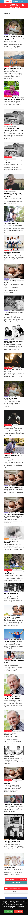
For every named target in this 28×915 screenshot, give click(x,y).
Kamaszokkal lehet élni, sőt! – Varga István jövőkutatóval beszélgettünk (14, 98)
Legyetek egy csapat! (10, 867)
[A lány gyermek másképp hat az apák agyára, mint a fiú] (14, 610)
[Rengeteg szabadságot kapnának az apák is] (14, 271)
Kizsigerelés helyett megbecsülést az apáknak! (13, 456)
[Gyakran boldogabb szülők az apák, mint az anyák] (14, 331)
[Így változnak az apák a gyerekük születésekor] (14, 360)
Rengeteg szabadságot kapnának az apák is (14, 281)
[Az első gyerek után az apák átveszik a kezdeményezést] (14, 562)
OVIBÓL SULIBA (8, 1)
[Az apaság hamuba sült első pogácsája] (14, 773)
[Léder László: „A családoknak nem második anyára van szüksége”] (14, 684)
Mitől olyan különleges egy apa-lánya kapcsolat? (14, 161)
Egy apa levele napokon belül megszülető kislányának (12, 842)
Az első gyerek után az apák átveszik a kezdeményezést (14, 572)
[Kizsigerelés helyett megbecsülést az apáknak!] (14, 446)
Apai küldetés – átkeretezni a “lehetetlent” (12, 253)
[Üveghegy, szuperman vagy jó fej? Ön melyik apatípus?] (14, 59)
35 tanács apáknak (9, 756)
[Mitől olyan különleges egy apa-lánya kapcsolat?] (14, 149)
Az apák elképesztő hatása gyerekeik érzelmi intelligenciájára (13, 129)
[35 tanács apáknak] (14, 750)
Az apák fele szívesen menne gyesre (14, 514)
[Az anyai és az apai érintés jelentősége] (14, 532)
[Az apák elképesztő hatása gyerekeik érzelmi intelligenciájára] (14, 117)
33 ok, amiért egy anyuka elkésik (13, 804)
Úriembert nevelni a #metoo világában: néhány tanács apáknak (13, 594)
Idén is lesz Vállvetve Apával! (11, 223)
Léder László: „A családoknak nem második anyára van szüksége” (13, 697)
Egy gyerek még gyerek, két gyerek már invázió (13, 313)
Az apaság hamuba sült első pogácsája (11, 782)
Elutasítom (19, 911)
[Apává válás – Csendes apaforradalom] (14, 720)
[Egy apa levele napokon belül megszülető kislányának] (14, 827)
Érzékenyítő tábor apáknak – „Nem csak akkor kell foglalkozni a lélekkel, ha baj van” (14, 38)
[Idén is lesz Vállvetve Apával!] (14, 214)
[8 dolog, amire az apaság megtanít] (14, 478)
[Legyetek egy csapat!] (14, 859)
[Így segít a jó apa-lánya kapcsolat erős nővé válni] (14, 389)
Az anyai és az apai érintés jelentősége (11, 541)
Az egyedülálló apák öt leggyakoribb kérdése (14, 661)
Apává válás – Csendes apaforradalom (10, 733)
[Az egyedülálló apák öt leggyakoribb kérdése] (14, 655)
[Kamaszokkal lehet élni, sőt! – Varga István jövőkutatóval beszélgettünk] (11, 88)
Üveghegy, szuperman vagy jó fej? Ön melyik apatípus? (13, 69)
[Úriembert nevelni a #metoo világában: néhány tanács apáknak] (14, 587)
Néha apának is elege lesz (11, 427)
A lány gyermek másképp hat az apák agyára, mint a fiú (12, 618)
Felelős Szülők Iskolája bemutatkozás (16, 879)
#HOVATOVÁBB (15, 882)
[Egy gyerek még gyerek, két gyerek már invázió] (14, 303)
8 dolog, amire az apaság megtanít (13, 487)
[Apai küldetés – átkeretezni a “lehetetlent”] (14, 242)
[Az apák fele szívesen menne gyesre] (14, 505)
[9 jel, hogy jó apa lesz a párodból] (14, 634)
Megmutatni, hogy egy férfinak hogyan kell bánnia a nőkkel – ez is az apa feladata (14, 194)
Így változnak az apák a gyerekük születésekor (13, 370)
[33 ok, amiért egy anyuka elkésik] (14, 799)
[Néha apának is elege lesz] (14, 417)
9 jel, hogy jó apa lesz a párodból (13, 641)
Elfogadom (9, 911)
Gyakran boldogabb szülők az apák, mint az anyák (13, 342)
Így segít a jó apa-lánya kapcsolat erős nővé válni (13, 399)
